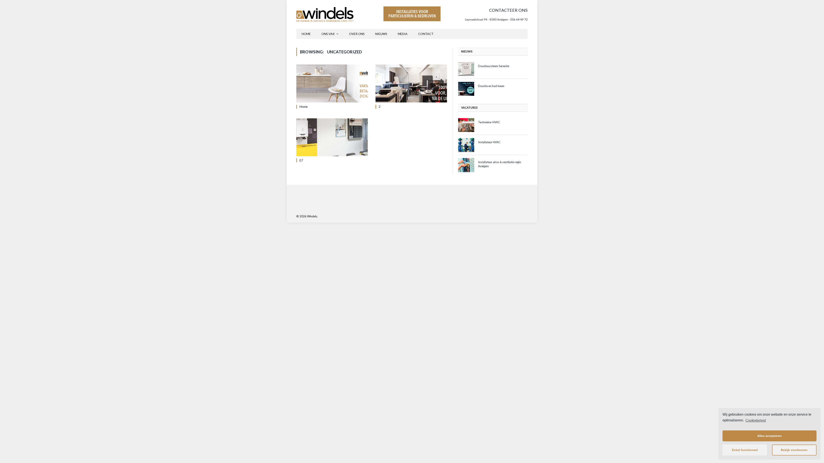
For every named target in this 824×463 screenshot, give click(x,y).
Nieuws (381, 34)
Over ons (357, 34)
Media (402, 34)
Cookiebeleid (755, 420)
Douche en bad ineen (491, 86)
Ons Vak (328, 34)
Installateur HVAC (489, 142)
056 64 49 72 (519, 19)
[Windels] (324, 14)
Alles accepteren (769, 435)
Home (306, 34)
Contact (425, 34)
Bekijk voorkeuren (794, 450)
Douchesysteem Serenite (493, 66)
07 (301, 160)
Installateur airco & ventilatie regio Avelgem (499, 164)
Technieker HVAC (489, 122)
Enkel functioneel (745, 450)
